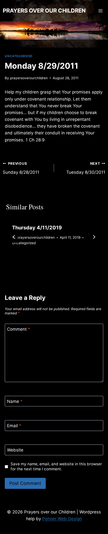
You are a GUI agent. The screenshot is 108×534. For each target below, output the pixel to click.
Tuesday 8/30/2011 (85, 168)
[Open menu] (100, 11)
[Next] (94, 237)
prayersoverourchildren (29, 78)
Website (15, 450)
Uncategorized (19, 56)
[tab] (44, 260)
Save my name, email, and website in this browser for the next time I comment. (56, 466)
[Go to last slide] (14, 237)
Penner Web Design (62, 518)
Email (14, 425)
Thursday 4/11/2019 (37, 228)
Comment (18, 329)
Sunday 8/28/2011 (21, 168)
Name (15, 401)
